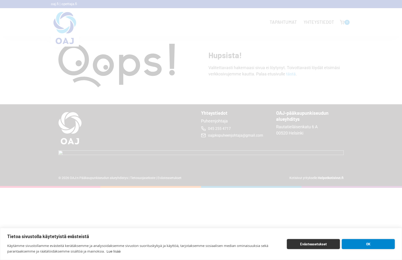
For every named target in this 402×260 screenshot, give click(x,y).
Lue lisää (114, 251)
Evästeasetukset (313, 244)
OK (368, 244)
